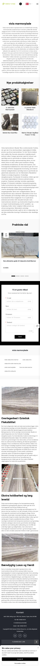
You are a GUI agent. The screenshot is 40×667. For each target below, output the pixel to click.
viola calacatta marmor (11, 359)
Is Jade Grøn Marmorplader (10, 109)
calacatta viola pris (10, 371)
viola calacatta (27, 359)
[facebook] (20, 635)
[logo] (8, 4)
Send (20, 337)
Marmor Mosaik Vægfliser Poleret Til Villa (30, 134)
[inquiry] (37, 326)
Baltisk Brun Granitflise (10, 133)
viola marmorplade (10, 367)
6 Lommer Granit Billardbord (30, 109)
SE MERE (6, 268)
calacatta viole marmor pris (12, 363)
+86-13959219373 (21, 619)
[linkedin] (25, 635)
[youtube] (15, 635)
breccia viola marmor (26, 367)
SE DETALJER (10, 97)
